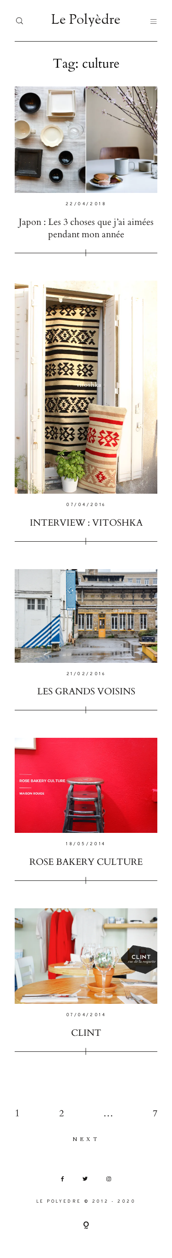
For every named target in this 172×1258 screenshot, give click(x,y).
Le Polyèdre (86, 20)
